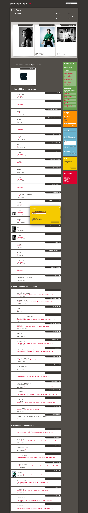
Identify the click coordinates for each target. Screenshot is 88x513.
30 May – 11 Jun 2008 (21, 263)
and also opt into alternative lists (38, 215)
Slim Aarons (19, 474)
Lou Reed (32, 409)
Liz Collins (47, 386)
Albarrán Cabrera (35, 465)
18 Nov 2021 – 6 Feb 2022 (22, 155)
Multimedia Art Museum (53, 250)
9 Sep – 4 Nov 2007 (20, 411)
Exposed (19, 103)
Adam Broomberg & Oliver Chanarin (31, 402)
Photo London (55, 462)
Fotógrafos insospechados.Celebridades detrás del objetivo (32, 416)
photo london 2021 (21, 480)
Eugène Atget (39, 474)
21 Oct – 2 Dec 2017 (20, 197)
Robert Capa (49, 449)
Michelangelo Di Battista (35, 394)
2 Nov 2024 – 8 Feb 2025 (21, 106)
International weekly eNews (38, 220)
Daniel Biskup (34, 343)
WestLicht (57, 275)
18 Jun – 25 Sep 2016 (21, 222)
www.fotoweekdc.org (21, 498)
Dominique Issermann (50, 335)
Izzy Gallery (56, 175)
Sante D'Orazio (48, 368)
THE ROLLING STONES (22, 366)
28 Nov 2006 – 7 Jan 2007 (21, 272)
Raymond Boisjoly (67, 76)
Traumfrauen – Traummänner (24, 383)
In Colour (19, 136)
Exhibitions (41, 4)
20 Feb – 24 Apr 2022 (21, 147)
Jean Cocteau (35, 418)
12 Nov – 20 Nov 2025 (21, 450)
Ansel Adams (34, 432)
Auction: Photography (39, 53)
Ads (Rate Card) (67, 178)
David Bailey (25, 326)
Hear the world (20, 260)
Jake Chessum (33, 301)
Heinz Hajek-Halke (45, 490)
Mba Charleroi (56, 373)
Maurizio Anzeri (43, 465)
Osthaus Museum (54, 142)
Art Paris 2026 (20, 439)
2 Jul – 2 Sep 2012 (20, 255)
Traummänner (20, 391)
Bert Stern (40, 359)
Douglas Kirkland (45, 326)
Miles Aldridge (33, 386)
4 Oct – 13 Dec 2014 (20, 378)
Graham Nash (26, 409)
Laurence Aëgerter (20, 440)
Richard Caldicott (26, 457)
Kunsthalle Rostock (54, 381)
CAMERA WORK (55, 126)
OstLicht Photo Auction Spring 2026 (26, 431)
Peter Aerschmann (49, 440)
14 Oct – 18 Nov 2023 (21, 130)
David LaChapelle (67, 105)
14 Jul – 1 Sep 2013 (20, 387)
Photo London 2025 (22, 456)
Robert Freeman (34, 319)
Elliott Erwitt (46, 343)
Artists (35, 4)
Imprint (65, 180)
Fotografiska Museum (54, 290)
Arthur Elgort (48, 310)
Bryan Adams (19, 96)
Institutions (51, 4)
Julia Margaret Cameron (41, 449)
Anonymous (46, 432)
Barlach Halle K (55, 315)
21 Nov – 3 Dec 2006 (20, 280)
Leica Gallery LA (55, 92)
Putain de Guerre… (21, 375)
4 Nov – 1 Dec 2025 (20, 97)
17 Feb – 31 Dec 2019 (21, 361)
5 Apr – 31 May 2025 (20, 311)
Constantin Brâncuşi (27, 418)
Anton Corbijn (33, 310)
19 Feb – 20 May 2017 (61, 54)
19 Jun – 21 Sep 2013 (21, 238)
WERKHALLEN (71, 25)
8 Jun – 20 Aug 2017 (20, 205)
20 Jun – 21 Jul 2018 (20, 369)
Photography (20, 472)
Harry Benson (26, 368)
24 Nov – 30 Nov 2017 (21, 492)
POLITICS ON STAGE (21, 341)
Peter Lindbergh (67, 103)
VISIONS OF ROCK (21, 408)
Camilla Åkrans (19, 386)
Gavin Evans (38, 326)
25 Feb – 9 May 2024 (20, 321)
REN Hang (47, 294)
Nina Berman (25, 376)
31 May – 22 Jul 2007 (21, 419)
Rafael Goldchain (67, 82)
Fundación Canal (55, 414)
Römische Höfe (55, 259)
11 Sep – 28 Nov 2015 (21, 230)
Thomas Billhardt (26, 343)
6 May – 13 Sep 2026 (21, 296)
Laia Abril (27, 440)
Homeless (19, 169)
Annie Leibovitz (48, 319)
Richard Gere (41, 418)
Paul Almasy (40, 432)
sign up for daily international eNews (39, 211)
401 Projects (56, 406)
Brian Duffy (47, 301)
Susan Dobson (67, 81)
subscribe (55, 222)
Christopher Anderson (27, 500)
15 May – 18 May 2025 (21, 458)
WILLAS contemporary (53, 200)
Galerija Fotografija (55, 267)
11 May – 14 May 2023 (21, 467)
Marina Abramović (20, 432)
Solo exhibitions (71, 15)
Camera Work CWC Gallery (53, 364)
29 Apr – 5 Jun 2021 (20, 172)
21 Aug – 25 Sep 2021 (21, 344)
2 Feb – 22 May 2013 (20, 247)
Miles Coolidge (67, 75)
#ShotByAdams (20, 94)
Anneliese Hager (37, 490)
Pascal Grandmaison (68, 73)
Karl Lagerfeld (41, 319)
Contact (58, 13)
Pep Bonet (31, 376)
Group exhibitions (71, 16)
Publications (59, 16)
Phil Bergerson (67, 84)
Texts (58, 15)
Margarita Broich (40, 386)
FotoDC (57, 495)
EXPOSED (58, 53)
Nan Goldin (33, 457)
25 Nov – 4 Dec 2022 (39, 54)
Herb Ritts (66, 97)
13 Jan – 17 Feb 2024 (21, 336)
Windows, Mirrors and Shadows (24, 194)
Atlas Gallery (55, 134)
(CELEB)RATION (20, 325)
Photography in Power (22, 292)
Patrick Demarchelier (41, 310)
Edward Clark (40, 343)
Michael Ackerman (33, 440)
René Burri (32, 351)
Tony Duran (51, 394)
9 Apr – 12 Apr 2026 (20, 442)
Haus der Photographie (53, 389)
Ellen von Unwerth (67, 96)
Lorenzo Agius (26, 301)
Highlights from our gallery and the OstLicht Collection (30, 350)
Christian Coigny (40, 301)
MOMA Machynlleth (54, 192)
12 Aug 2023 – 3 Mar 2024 (22, 328)
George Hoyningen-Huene (42, 457)
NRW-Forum (56, 242)
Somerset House (55, 398)
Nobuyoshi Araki (67, 100)
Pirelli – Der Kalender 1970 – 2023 (25, 316)
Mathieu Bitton (26, 351)
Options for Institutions (69, 137)
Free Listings (66, 177)
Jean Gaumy (42, 500)
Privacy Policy (67, 181)
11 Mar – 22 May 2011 (21, 395)
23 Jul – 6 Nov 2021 (20, 164)
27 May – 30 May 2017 (21, 510)
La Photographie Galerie (54, 225)
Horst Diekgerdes (44, 394)
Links (69, 18)
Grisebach (50, 25)
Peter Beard (40, 508)
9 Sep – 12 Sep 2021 (20, 483)
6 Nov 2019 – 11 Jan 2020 (21, 353)
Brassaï (24, 490)
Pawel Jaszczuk (39, 351)
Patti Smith (37, 409)
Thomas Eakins (36, 500)
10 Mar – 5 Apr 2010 (20, 405)
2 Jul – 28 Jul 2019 (20, 180)
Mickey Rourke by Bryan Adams (24, 277)
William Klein (66, 106)
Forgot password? (66, 147)
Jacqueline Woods (67, 72)
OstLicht (29, 25)
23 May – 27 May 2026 (21, 434)
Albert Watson (67, 93)
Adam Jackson (49, 500)
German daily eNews (37, 218)
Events (46, 4)
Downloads (59, 20)
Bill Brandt (31, 482)
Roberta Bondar (67, 78)
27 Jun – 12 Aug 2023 (21, 139)
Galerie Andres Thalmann (53, 101)
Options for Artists (68, 136)
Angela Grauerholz (68, 79)
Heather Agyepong (27, 465)
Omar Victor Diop (40, 294)
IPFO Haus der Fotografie (53, 151)
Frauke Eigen (42, 482)
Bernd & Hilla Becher (48, 474)
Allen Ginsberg (49, 418)
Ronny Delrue (43, 376)
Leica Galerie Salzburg (54, 159)
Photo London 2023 (22, 464)
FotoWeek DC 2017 (21, 497)
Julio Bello (33, 449)
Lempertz (56, 487)
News (69, 13)
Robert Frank (29, 490)
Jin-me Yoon (66, 85)
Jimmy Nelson (67, 102)
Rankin (65, 94)
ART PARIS (56, 437)
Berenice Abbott (20, 402)
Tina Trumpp (45, 359)
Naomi (18, 308)
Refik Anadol (25, 294)
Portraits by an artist (22, 300)
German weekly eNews (37, 219)
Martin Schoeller (67, 99)
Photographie (20, 489)
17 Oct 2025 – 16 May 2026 (22, 303)
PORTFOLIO (19, 269)
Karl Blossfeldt (46, 508)
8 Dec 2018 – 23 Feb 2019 (21, 189)
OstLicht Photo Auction (22, 447)
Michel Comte (26, 310)
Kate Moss (19, 333)
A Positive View (20, 400)
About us (66, 176)
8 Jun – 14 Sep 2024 (20, 122)
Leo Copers (37, 376)
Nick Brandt (25, 482)
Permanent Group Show (23, 358)
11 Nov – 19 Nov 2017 (21, 501)
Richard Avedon (32, 294)
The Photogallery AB (54, 298)
